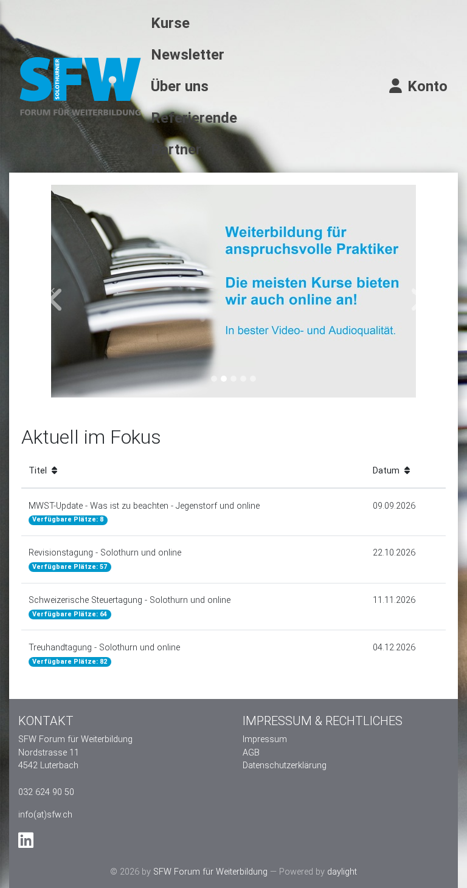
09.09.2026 (394, 506)
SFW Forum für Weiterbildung (210, 872)
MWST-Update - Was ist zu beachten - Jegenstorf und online (144, 512)
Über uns (180, 86)
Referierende (194, 117)
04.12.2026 (394, 647)
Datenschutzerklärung (285, 765)
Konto (426, 86)
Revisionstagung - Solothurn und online (105, 559)
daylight (342, 872)
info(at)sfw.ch (45, 815)
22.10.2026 (394, 553)
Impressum (265, 739)
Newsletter (187, 54)
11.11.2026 (394, 600)
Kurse (170, 23)
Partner (176, 149)
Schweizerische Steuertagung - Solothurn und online (129, 606)
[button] (53, 291)
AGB (251, 753)
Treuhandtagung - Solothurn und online (104, 654)
